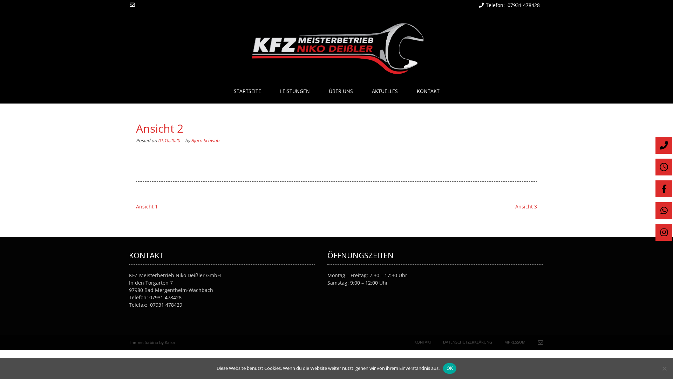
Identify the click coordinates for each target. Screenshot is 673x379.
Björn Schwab (205, 141)
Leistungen (295, 91)
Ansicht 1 (147, 206)
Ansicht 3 (526, 206)
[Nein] (664, 368)
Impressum (514, 342)
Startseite (247, 91)
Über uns (341, 91)
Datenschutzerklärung (467, 342)
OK (450, 368)
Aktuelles (385, 91)
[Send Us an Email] (132, 5)
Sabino (151, 342)
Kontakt (428, 91)
